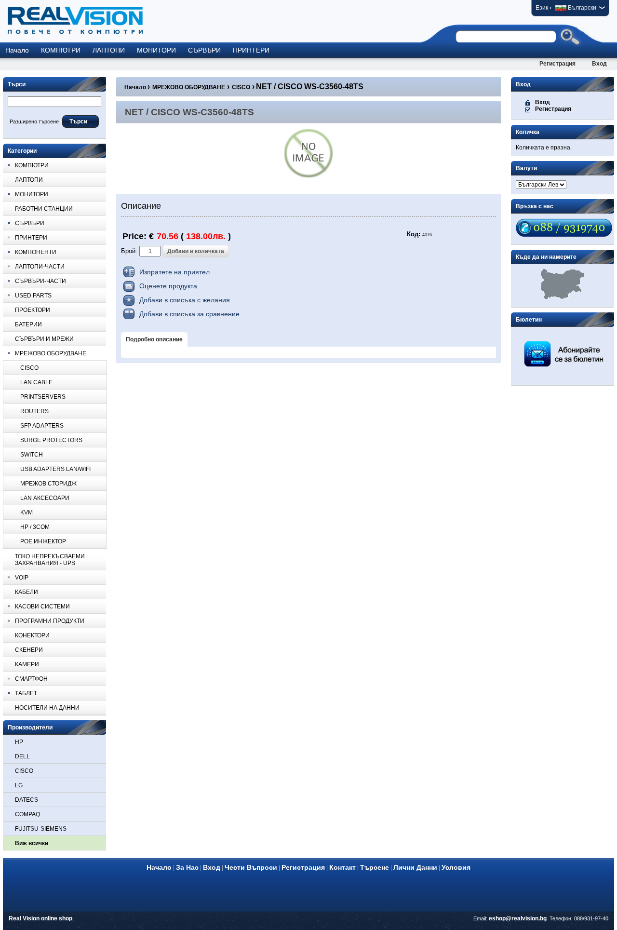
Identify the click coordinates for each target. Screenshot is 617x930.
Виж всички (31, 843)
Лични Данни (415, 867)
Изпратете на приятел (174, 272)
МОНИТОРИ (156, 50)
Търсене (374, 867)
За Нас (187, 867)
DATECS (26, 799)
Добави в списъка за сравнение (189, 314)
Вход (599, 63)
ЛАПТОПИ (109, 50)
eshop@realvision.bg (518, 918)
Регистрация (557, 63)
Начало (17, 50)
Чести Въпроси (251, 867)
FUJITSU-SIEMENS (41, 828)
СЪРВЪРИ (204, 50)
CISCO (24, 771)
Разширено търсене (34, 121)
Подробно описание (154, 339)
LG (19, 785)
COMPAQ (27, 814)
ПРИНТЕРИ (251, 50)
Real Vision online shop (40, 918)
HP (19, 742)
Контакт (342, 867)
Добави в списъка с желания (184, 300)
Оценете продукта (168, 286)
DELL (22, 756)
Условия (456, 867)
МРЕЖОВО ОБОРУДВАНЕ (188, 87)
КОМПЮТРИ (60, 50)
